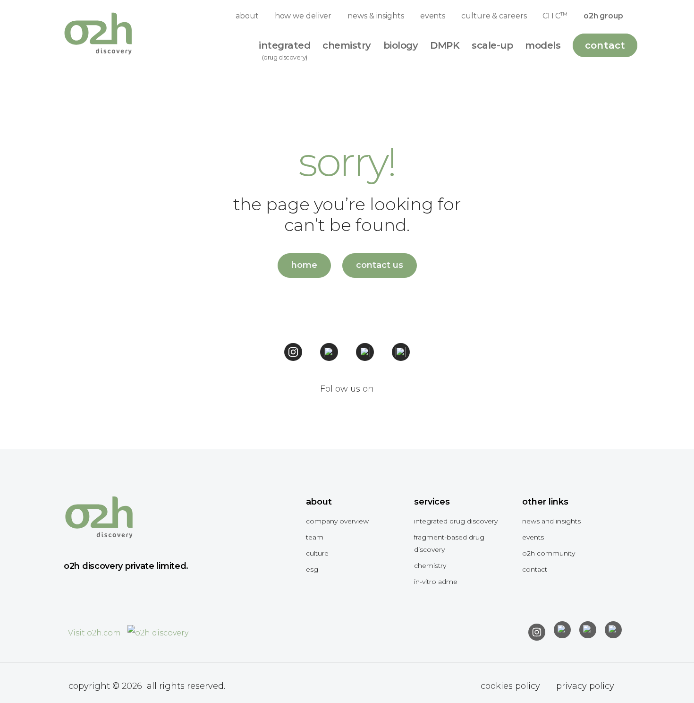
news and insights (551, 521)
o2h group (603, 15)
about (247, 15)
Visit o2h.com (95, 632)
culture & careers (493, 15)
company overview (337, 521)
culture (317, 553)
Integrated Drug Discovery (456, 521)
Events (533, 537)
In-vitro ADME (435, 581)
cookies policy (510, 686)
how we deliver (303, 15)
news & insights (375, 15)
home (304, 265)
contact (534, 569)
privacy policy (585, 686)
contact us (379, 265)
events (432, 15)
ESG (312, 569)
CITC (554, 15)
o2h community (548, 553)
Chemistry (430, 565)
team (314, 537)
